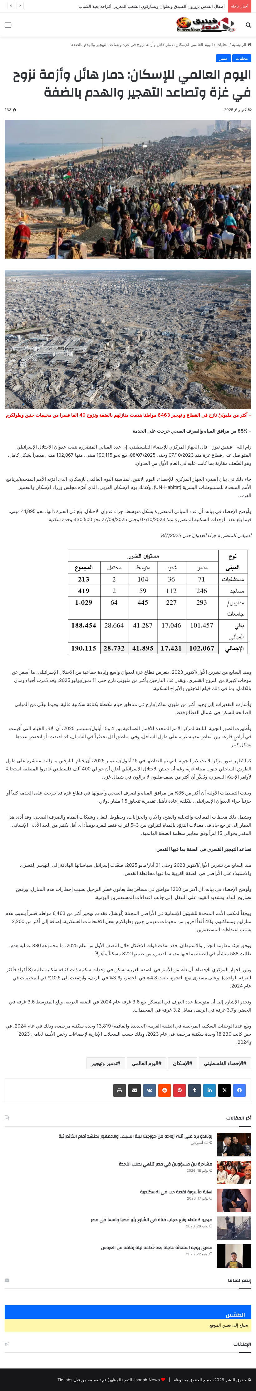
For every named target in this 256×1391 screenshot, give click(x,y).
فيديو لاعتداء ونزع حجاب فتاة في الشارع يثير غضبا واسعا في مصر (151, 1220)
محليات (222, 44)
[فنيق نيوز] (206, 24)
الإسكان (181, 1063)
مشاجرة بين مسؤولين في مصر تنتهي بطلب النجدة (165, 1164)
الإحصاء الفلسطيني (223, 1063)
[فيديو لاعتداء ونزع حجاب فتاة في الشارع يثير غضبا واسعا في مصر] (234, 1228)
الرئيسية (240, 44)
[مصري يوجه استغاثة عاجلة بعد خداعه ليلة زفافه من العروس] (234, 1256)
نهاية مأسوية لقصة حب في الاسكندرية (176, 1192)
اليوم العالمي (145, 1063)
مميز (223, 58)
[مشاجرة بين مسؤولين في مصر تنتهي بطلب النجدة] (234, 1172)
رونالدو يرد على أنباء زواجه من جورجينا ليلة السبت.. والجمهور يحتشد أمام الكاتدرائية (135, 1136)
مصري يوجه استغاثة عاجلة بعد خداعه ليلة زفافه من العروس (156, 1248)
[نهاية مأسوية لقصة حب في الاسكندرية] (234, 1200)
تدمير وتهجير (104, 1063)
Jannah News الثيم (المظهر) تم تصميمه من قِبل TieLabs (108, 1379)
